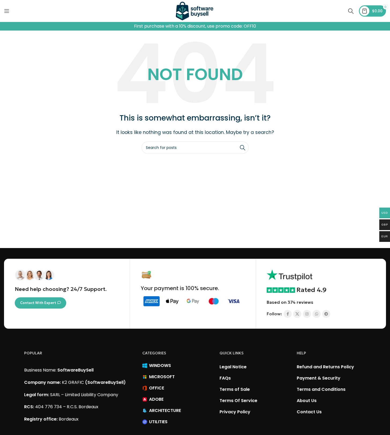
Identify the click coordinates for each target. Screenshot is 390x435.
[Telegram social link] (326, 314)
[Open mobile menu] (6, 11)
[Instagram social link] (307, 314)
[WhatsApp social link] (317, 314)
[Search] (351, 11)
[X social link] (297, 314)
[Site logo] (194, 11)
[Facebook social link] (288, 314)
